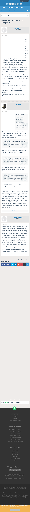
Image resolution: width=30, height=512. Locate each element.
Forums (10, 8)
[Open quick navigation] (28, 15)
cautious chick (22, 210)
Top (15, 408)
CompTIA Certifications (15, 431)
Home (3, 8)
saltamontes (18, 28)
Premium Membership (15, 420)
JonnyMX (18, 104)
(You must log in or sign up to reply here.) (21, 259)
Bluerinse (15, 210)
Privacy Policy (15, 454)
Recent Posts (12, 11)
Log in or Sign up (24, 1)
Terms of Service (15, 456)
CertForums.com (21, 478)
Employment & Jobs (15, 439)
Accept (12, 510)
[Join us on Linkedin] (16, 470)
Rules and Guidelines (15, 458)
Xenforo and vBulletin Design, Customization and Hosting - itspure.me (15, 489)
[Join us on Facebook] (10, 470)
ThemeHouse (21, 475)
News (17, 8)
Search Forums (4, 11)
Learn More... (16, 510)
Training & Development (15, 437)
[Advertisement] (13, 46)
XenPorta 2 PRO (8, 477)
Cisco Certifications (15, 433)
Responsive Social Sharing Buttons (11, 478)
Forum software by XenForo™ (11, 474)
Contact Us (15, 452)
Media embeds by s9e (20, 474)
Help (15, 460)
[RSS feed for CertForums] (19, 470)
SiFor (12, 210)
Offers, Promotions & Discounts (15, 441)
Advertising (15, 450)
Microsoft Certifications (15, 429)
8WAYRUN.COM (21, 477)
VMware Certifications (15, 435)
